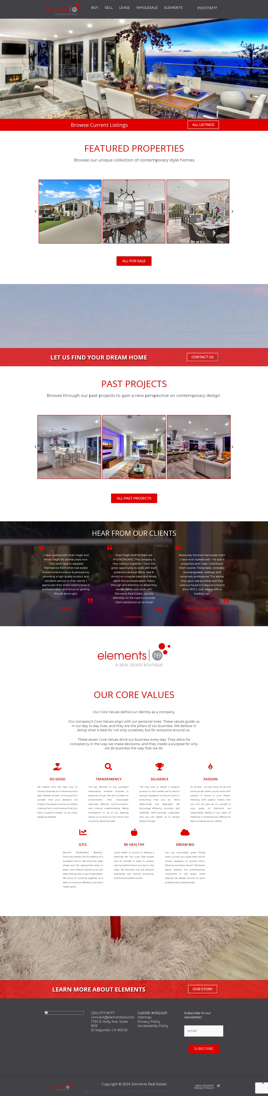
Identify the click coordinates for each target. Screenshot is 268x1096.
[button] (263, 1083)
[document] (134, 548)
